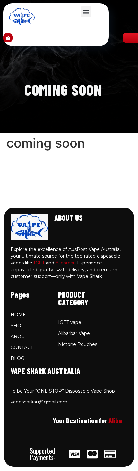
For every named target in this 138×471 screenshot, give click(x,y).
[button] (86, 11)
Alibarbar (65, 263)
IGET (39, 263)
